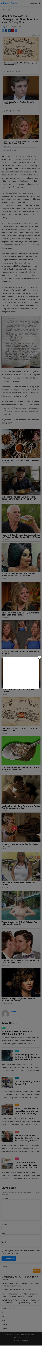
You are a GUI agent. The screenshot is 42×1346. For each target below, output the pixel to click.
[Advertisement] (21, 672)
